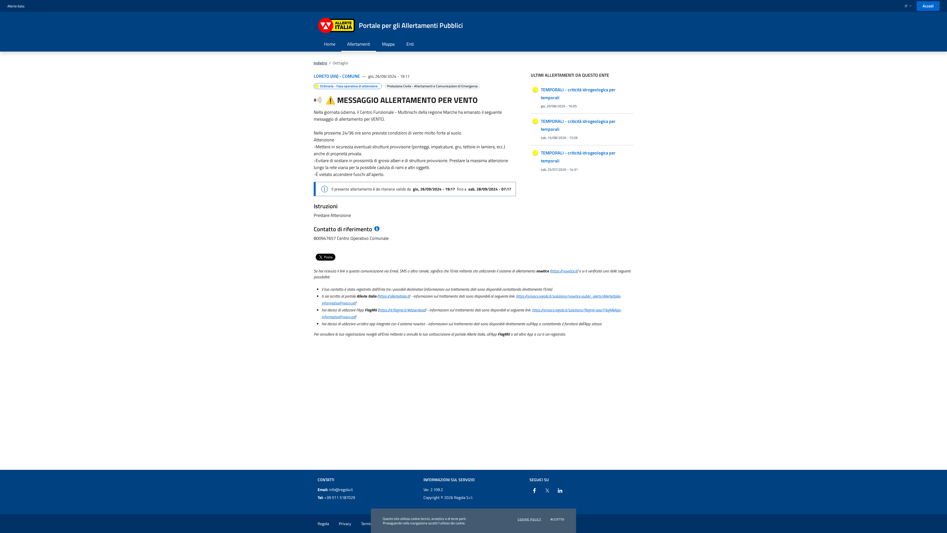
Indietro (320, 63)
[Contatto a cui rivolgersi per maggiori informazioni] (376, 229)
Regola (323, 524)
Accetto (557, 519)
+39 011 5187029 (336, 497)
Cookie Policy (530, 519)
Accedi (928, 6)
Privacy (345, 524)
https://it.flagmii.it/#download (402, 310)
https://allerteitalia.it (393, 296)
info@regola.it (335, 490)
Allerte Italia (15, 6)
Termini (367, 524)
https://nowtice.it (564, 271)
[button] (909, 6)
